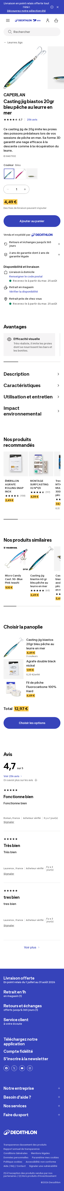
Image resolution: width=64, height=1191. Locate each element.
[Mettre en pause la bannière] (52, 7)
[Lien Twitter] (14, 1068)
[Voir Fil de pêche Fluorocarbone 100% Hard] (13, 690)
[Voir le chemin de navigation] (5, 42)
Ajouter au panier (32, 221)
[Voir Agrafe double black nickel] (13, 669)
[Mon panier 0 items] (56, 20)
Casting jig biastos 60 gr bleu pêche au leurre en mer (39, 581)
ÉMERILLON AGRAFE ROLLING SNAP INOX (14, 486)
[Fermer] (57, 7)
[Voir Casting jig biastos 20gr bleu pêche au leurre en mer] (13, 648)
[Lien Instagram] (30, 1068)
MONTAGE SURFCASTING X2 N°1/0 (39, 484)
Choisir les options (32, 723)
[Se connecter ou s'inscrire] (47, 20)
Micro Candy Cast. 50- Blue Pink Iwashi (14, 579)
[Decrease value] (8, 189)
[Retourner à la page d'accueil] (28, 20)
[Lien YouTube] (22, 1068)
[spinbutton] (16, 189)
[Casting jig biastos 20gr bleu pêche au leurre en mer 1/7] (25, 67)
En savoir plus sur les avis (18, 780)
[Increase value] (25, 189)
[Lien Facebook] (6, 1068)
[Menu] (8, 20)
